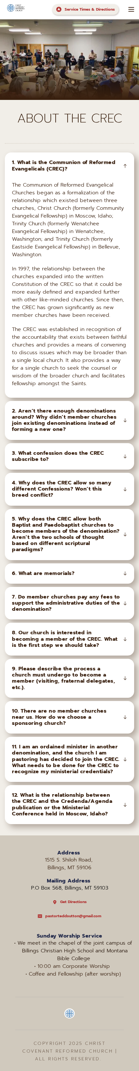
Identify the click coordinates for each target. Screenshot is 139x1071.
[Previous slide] (16, 59)
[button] (131, 9)
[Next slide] (122, 59)
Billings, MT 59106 (69, 867)
